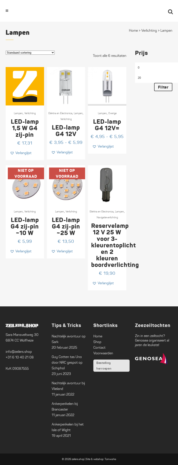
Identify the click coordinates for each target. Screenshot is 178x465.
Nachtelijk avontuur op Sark (69, 339)
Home (97, 336)
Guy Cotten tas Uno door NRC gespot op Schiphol (67, 362)
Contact (99, 347)
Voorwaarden (103, 353)
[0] (158, 10)
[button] (20, 153)
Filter (163, 87)
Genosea (141, 340)
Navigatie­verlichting (107, 217)
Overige (112, 113)
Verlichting (30, 113)
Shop (97, 342)
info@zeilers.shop (19, 352)
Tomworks (110, 459)
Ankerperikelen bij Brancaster (65, 406)
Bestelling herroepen (103, 365)
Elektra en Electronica (60, 113)
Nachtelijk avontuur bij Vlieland (68, 386)
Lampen (18, 113)
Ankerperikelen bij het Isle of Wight (68, 427)
